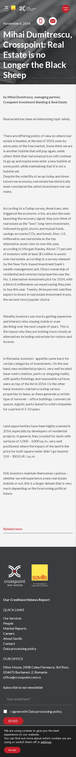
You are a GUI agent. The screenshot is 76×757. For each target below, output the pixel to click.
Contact (9, 643)
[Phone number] (41, 21)
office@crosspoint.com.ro (22, 677)
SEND (13, 721)
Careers (9, 633)
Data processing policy (19, 649)
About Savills (12, 638)
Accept (12, 750)
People (8, 623)
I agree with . (36, 711)
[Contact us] (53, 21)
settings (46, 742)
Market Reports (15, 628)
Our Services (12, 618)
